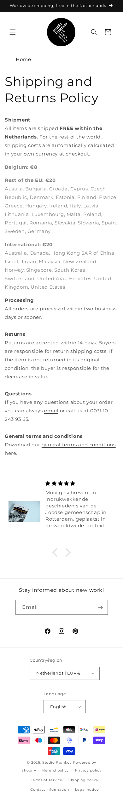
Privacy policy (88, 770)
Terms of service (46, 780)
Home (23, 59)
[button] (13, 32)
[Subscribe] (101, 607)
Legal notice (87, 789)
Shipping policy (83, 780)
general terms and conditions (79, 445)
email (51, 411)
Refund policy (55, 770)
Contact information (49, 789)
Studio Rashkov (57, 762)
